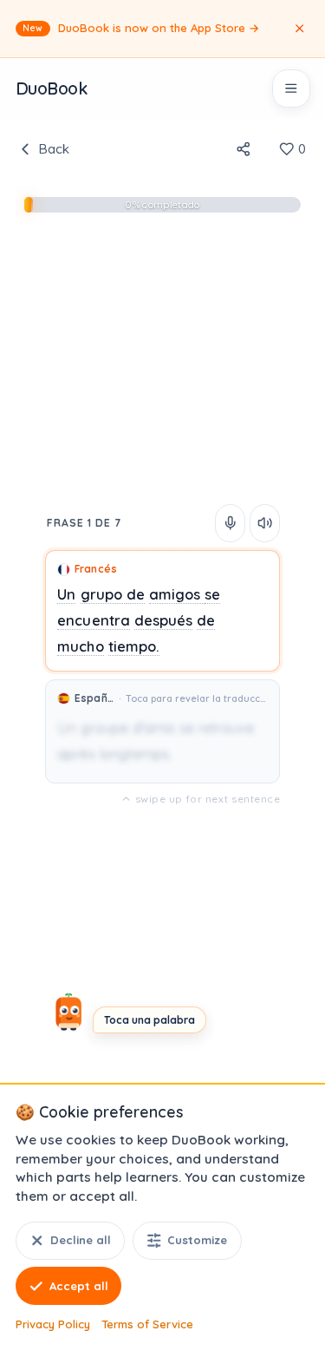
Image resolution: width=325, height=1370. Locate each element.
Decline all (80, 1240)
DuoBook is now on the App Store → (141, 28)
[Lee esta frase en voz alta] (230, 523)
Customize (197, 1240)
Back (53, 149)
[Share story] (243, 149)
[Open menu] (291, 88)
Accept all (78, 1286)
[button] (162, 611)
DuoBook (52, 88)
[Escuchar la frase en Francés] (265, 523)
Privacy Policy (53, 1324)
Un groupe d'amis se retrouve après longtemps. (155, 740)
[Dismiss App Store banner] (299, 29)
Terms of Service (147, 1324)
